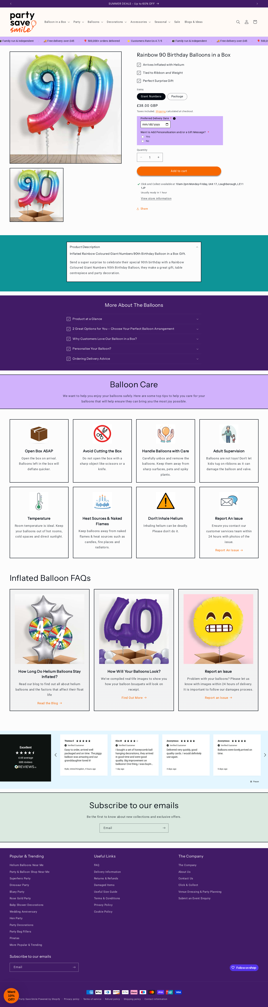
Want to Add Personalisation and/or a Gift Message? (175, 132)
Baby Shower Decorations (27, 905)
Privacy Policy (103, 905)
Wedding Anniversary (23, 911)
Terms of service (92, 999)
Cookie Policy (103, 911)
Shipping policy (132, 999)
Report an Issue (216, 698)
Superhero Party (20, 878)
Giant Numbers (151, 96)
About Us (184, 872)
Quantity (142, 149)
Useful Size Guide (105, 891)
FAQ (96, 865)
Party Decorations (22, 925)
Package (177, 96)
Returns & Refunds (106, 878)
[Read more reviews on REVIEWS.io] (25, 767)
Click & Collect (188, 885)
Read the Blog (47, 703)
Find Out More (132, 698)
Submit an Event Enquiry (194, 898)
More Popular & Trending (26, 945)
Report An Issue (227, 550)
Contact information (156, 999)
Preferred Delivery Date (156, 118)
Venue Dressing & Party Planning (200, 891)
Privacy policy (71, 999)
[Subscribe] (164, 827)
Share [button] (144, 208)
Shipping (161, 111)
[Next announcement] (257, 3)
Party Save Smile (28, 999)
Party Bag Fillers (20, 931)
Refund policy (112, 999)
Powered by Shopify (49, 999)
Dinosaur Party (19, 885)
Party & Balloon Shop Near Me (30, 872)
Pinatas (15, 938)
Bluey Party (17, 891)
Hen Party (16, 918)
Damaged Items (104, 885)
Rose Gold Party (20, 898)
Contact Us (185, 878)
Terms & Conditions (107, 898)
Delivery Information (107, 872)
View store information (156, 198)
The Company (187, 865)
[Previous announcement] (11, 3)
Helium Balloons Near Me (27, 865)
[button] (56, 22)
